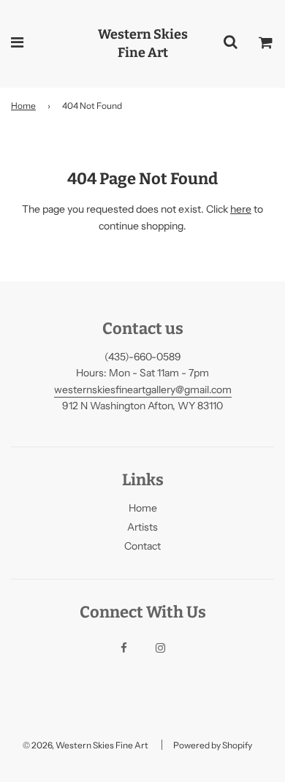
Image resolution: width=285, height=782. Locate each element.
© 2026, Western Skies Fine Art (85, 745)
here (240, 209)
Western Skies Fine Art (143, 43)
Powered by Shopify (212, 745)
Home (23, 105)
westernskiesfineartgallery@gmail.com (143, 389)
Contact (142, 546)
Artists (142, 527)
